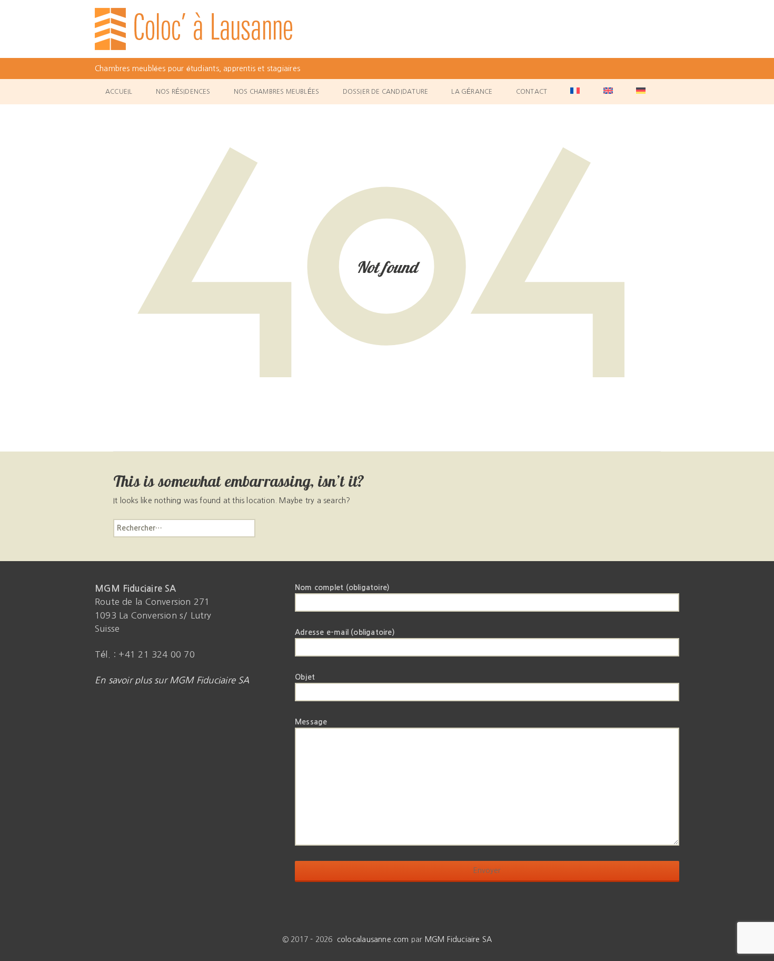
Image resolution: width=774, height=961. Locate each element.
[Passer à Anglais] (608, 91)
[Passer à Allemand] (641, 91)
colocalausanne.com (373, 939)
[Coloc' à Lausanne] (387, 29)
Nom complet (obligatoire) (342, 587)
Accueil (118, 92)
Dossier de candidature (386, 92)
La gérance (471, 92)
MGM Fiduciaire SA (458, 939)
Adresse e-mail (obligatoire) (345, 632)
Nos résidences (183, 92)
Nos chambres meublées (276, 92)
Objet (305, 677)
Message (311, 721)
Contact (531, 92)
